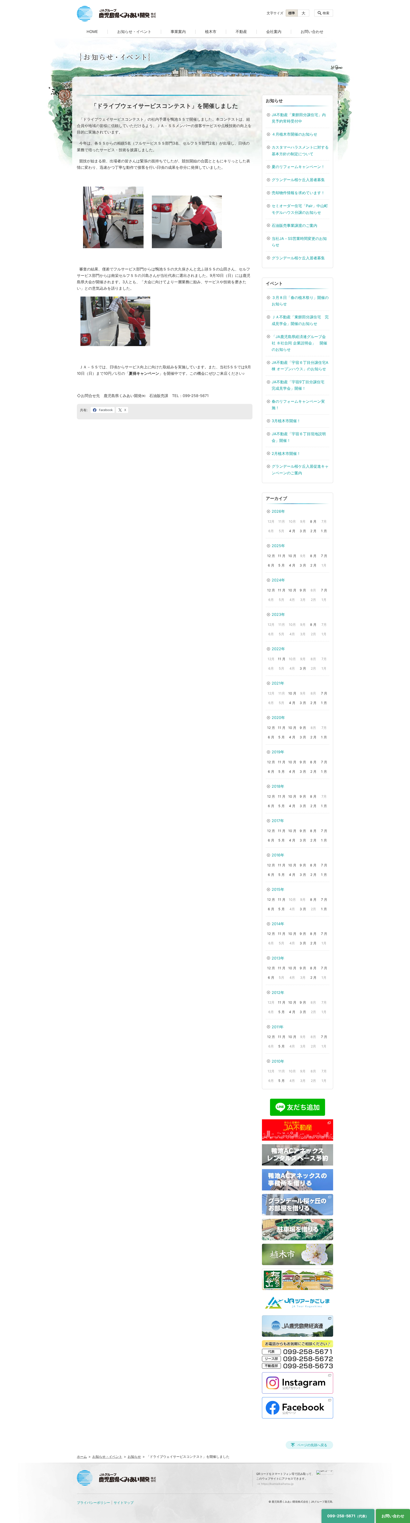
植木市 (210, 31)
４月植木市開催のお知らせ (294, 134)
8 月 (313, 521)
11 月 (281, 556)
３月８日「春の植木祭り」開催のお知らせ (300, 300)
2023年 (278, 614)
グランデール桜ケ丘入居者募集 (298, 179)
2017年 (278, 820)
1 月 (324, 531)
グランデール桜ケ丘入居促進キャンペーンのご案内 (300, 469)
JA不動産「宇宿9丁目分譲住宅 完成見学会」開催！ (300, 385)
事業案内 (178, 31)
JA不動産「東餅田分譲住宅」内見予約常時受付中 (299, 117)
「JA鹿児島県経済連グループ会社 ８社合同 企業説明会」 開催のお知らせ (299, 343)
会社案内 (273, 31)
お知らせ (274, 100)
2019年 (278, 752)
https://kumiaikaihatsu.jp (277, 1484)
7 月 (324, 556)
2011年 (278, 1026)
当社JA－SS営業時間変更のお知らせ (299, 241)
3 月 (303, 531)
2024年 (278, 580)
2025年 (278, 545)
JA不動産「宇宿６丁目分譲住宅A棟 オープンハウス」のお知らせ (300, 365)
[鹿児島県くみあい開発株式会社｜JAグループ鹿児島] (116, 13)
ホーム (82, 1456)
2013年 (278, 958)
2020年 (278, 717)
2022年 (278, 648)
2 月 (313, 531)
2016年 (278, 855)
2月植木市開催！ (286, 453)
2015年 (278, 889)
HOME (92, 31)
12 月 (271, 556)
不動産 (241, 31)
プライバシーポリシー (93, 1502)
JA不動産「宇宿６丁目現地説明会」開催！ (299, 437)
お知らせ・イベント (134, 31)
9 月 (303, 590)
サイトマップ (124, 1502)
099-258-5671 (348, 1516)
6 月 (271, 565)
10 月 (292, 556)
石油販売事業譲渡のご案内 (294, 225)
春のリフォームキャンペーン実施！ (298, 404)
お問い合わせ (312, 31)
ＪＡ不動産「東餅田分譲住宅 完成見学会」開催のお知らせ (300, 320)
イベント (274, 283)
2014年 (278, 923)
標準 (291, 13)
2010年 (278, 1061)
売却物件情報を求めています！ (298, 192)
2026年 (278, 511)
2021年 (278, 683)
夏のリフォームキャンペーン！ (298, 166)
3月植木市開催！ (286, 420)
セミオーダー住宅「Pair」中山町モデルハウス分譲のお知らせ (300, 209)
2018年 (278, 786)
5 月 (281, 565)
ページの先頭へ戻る (312, 1445)
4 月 (292, 531)
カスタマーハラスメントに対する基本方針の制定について (300, 150)
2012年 (278, 992)
